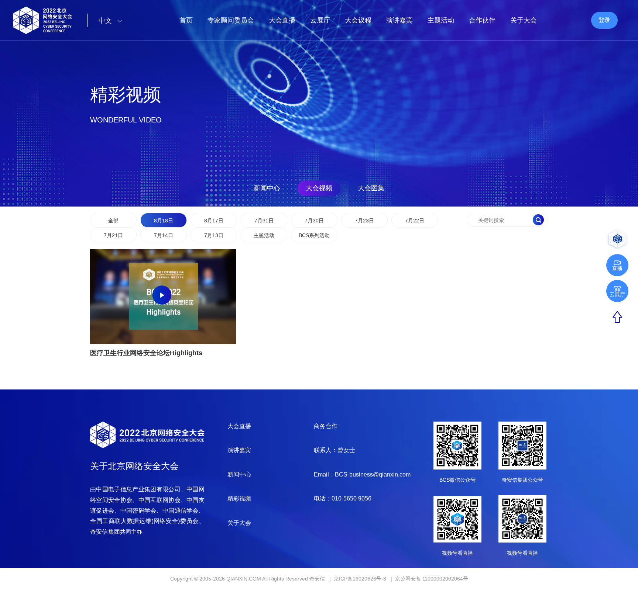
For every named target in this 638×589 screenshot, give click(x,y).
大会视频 (319, 188)
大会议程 (358, 20)
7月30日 (314, 221)
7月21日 (113, 235)
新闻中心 (267, 188)
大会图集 (371, 188)
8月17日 (213, 221)
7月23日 (364, 221)
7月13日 (213, 235)
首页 (186, 20)
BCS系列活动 (314, 235)
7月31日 (264, 221)
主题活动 (441, 20)
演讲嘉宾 (399, 20)
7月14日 (163, 235)
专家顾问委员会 (230, 20)
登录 (604, 20)
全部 (113, 221)
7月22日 (414, 221)
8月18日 (163, 221)
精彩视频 (239, 498)
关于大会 (523, 20)
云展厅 (320, 20)
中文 (106, 20)
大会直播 (282, 20)
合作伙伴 (482, 20)
